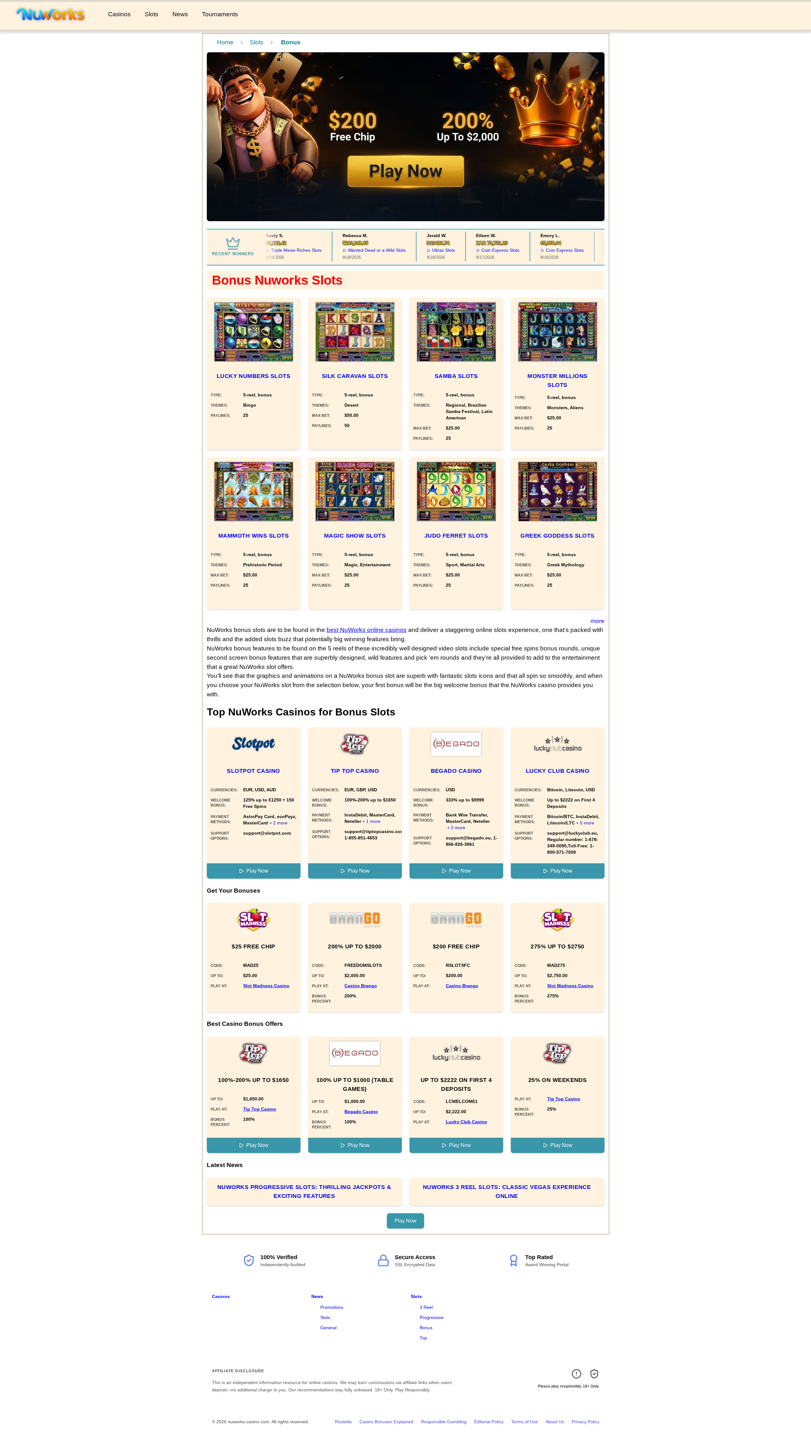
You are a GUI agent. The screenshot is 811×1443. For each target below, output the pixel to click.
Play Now (257, 871)
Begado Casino (456, 771)
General (328, 1327)
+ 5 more (585, 822)
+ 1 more (371, 821)
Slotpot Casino (253, 771)
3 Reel (426, 1307)
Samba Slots (456, 376)
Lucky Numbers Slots (254, 376)
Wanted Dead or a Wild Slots (365, 250)
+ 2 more (278, 822)
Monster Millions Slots (557, 380)
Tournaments (220, 14)
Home (225, 42)
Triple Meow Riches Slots (284, 250)
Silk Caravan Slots (355, 376)
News (180, 14)
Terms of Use (524, 1421)
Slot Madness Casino (266, 985)
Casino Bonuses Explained (386, 1421)
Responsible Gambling (444, 1421)
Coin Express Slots (488, 250)
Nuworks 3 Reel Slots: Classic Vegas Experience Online (507, 1191)
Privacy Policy (585, 1421)
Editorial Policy (488, 1421)
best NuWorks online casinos (367, 630)
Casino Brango (360, 985)
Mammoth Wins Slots (253, 536)
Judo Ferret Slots (456, 536)
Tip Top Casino (355, 771)
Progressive (432, 1317)
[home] (52, 25)
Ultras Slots (431, 250)
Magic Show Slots (355, 536)
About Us (555, 1421)
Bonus (426, 1327)
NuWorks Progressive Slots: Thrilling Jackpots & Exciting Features (304, 1191)
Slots (151, 14)
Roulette (343, 1421)
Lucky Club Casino (558, 771)
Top (423, 1337)
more (597, 621)
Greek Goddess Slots (557, 536)
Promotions (331, 1307)
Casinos (119, 14)
